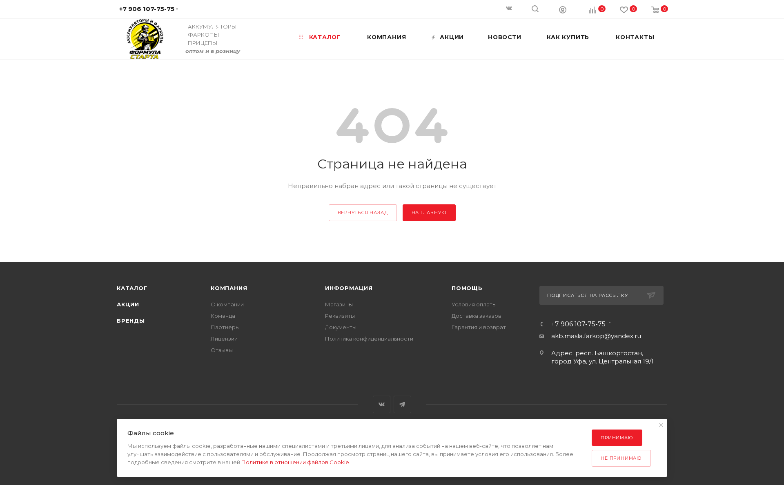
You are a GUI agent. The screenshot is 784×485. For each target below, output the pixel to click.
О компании (227, 304)
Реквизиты (340, 315)
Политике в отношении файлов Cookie (295, 462)
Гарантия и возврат (479, 327)
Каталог (132, 288)
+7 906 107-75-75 (578, 324)
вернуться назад (363, 212)
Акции (128, 304)
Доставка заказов (476, 315)
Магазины (339, 304)
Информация (349, 288)
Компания (229, 288)
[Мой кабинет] (562, 9)
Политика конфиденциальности (369, 338)
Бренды (131, 320)
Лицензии (224, 338)
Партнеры (225, 327)
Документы (340, 327)
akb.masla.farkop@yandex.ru (596, 336)
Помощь (467, 288)
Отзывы (222, 350)
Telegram (402, 404)
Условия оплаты (474, 304)
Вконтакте (381, 404)
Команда (223, 315)
